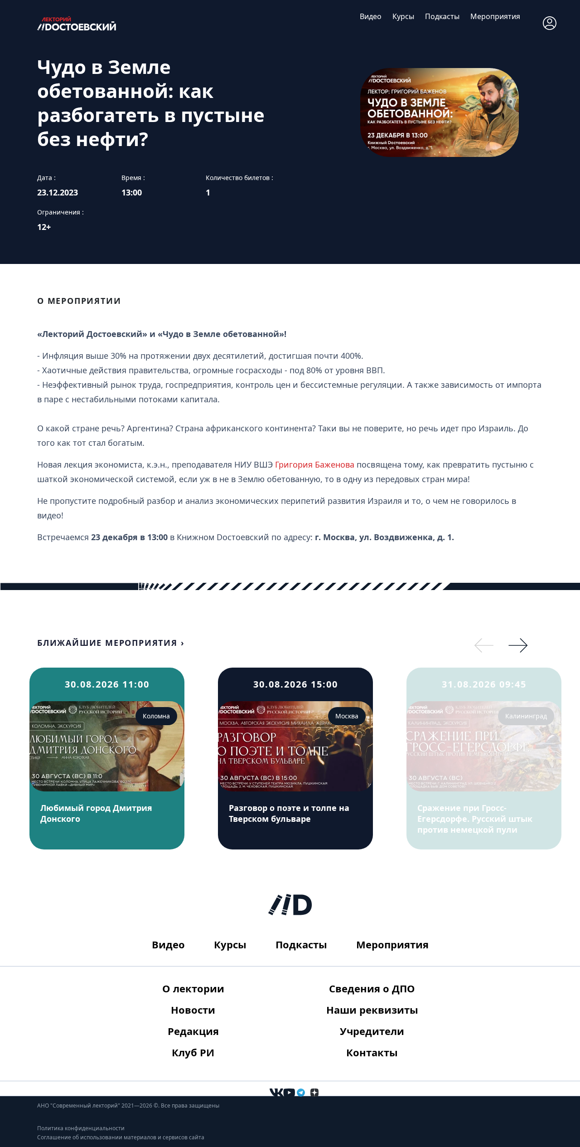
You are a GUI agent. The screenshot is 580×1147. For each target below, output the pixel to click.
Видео (371, 16)
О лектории (193, 988)
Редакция (193, 1031)
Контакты (372, 1052)
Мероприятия (495, 16)
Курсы (403, 16)
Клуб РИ (193, 1052)
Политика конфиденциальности (81, 1128)
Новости (193, 1009)
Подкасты (442, 16)
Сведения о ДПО (372, 988)
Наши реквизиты (372, 1009)
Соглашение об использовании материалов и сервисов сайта (120, 1137)
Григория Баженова (314, 464)
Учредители (372, 1031)
